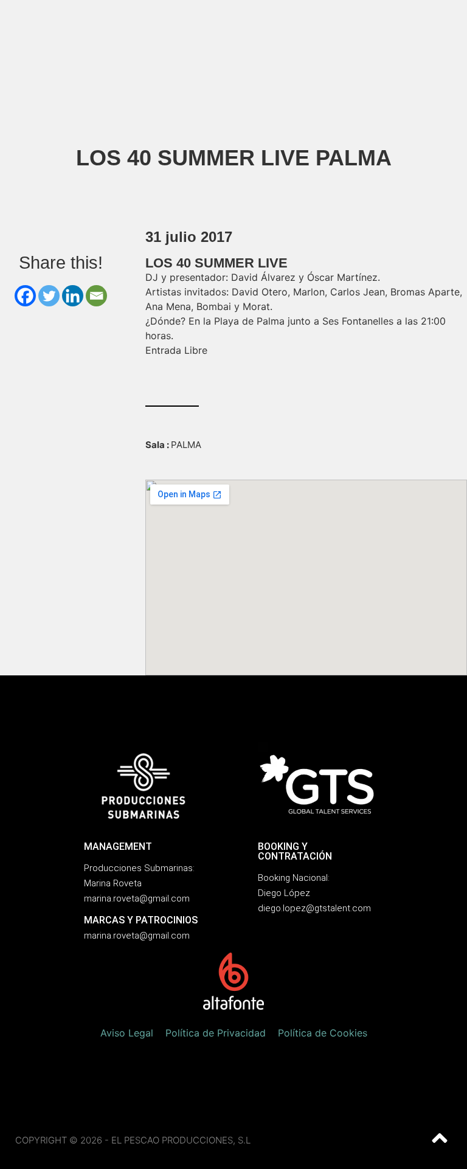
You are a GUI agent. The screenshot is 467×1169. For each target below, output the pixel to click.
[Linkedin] (72, 295)
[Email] (96, 295)
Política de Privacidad (215, 1033)
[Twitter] (49, 295)
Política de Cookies (322, 1033)
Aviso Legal (126, 1033)
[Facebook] (25, 295)
